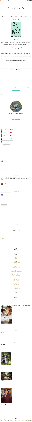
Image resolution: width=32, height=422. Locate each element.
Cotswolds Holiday (5, 138)
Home (2, 16)
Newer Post (29, 87)
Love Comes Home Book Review (16, 280)
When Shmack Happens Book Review (16, 263)
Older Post (2, 87)
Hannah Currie (4, 130)
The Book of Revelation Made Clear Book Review (16, 271)
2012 (15, 296)
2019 (15, 252)
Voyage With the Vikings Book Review (16, 267)
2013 (15, 295)
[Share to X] (18, 69)
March (16, 293)
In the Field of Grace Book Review (16, 262)
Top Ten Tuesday (6, 420)
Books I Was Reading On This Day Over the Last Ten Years (10, 304)
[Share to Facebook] (19, 69)
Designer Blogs (18, 421)
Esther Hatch (4, 142)
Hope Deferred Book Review (16, 283)
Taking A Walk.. (16, 270)
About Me (6, 16)
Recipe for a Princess (5, 129)
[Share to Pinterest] (20, 69)
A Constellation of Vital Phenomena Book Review (16, 276)
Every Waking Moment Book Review (16, 274)
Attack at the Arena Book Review (16, 279)
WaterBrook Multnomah (17, 420)
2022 (15, 250)
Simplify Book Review (16, 287)
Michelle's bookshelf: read (6, 128)
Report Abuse (3, 238)
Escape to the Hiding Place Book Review (16, 289)
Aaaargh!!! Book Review (16, 265)
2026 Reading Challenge (5, 193)
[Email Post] (16, 69)
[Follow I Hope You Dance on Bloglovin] (4, 205)
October (16, 259)
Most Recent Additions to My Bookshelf (10, 177)
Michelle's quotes (3, 332)
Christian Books (2, 169)
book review (17, 70)
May (15, 291)
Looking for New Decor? (16, 284)
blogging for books (12, 70)
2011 (15, 297)
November (16, 258)
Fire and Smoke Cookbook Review (16, 288)
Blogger (17, 224)
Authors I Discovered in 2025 (8, 181)
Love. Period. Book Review (16, 278)
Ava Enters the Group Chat (5, 135)
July (15, 261)
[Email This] (17, 69)
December (16, 257)
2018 (15, 253)
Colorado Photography (27, 420)
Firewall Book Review (16, 266)
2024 (15, 248)
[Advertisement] (16, 81)
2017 (15, 254)
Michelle (4, 194)
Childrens (23, 420)
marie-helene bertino (22, 70)
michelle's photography (11, 420)
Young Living (2, 94)
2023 (15, 249)
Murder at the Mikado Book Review (16, 275)
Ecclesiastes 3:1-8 (28, 16)
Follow (1, 410)
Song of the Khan (4, 132)
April (15, 292)
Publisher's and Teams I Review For (16, 16)
